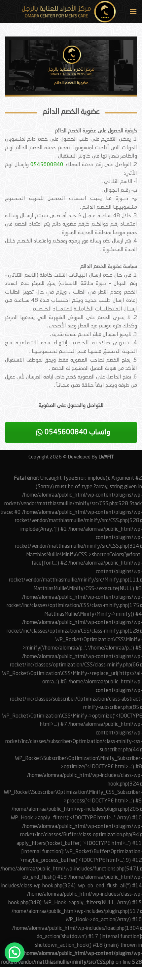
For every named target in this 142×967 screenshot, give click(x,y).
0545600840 (46, 165)
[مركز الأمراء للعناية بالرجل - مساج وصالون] (65, 11)
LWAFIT (105, 457)
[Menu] (133, 11)
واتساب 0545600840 (76, 432)
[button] (14, 952)
